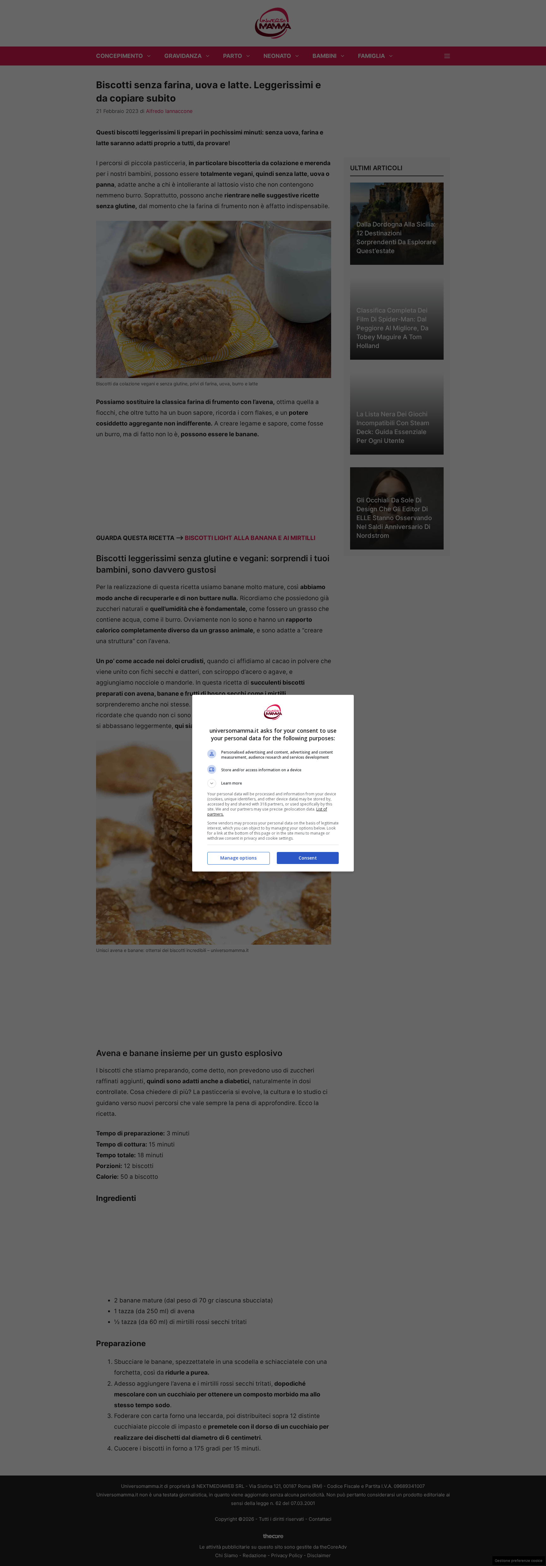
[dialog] (273, 783)
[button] (273, 783)
